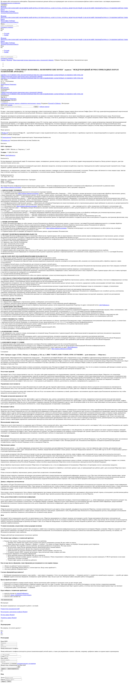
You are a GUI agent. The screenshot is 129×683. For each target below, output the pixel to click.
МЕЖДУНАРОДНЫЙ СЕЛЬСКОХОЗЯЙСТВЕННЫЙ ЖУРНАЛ (89, 8)
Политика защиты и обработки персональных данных (24, 103)
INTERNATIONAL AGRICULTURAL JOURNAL (54, 8)
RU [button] (2, 30)
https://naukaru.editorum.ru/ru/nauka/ (11, 187)
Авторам (3, 13)
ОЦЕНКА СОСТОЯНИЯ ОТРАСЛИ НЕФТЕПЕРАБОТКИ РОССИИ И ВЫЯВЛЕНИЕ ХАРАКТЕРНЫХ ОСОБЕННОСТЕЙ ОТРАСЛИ (42, 75)
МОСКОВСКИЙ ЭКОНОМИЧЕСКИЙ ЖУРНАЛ (23, 8)
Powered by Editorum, (54, 103)
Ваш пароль (4, 658)
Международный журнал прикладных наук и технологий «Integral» (33, 60)
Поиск (3, 24)
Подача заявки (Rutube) (8, 614)
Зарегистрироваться (13, 668)
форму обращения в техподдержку (21, 595)
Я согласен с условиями (9, 663)
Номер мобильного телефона (9, 648)
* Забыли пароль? (44, 106)
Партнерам (9, 13)
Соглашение (4, 103)
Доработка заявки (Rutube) (9, 617)
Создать (10, 105)
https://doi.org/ (5, 87)
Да (1, 632)
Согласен (3, 4)
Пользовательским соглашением (10, 3)
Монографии (5, 11)
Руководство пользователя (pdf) (10, 609)
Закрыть (3, 668)
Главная (3, 60)
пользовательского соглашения (26, 663)
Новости (15, 13)
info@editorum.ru (10, 155)
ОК (19, 667)
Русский (6, 33)
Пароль (3, 679)
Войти (36, 106)
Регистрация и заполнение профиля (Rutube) (14, 612)
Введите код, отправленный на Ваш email (13, 665)
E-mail (2, 656)
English (6, 35)
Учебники (12, 11)
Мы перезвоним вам (6, 599)
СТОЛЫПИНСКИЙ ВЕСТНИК (118, 8)
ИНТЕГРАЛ (4, 8)
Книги (3, 9)
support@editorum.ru (22, 593)
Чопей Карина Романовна (8, 84)
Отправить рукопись (7, 27)
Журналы (3, 6)
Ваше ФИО (4, 641)
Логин (3, 677)
